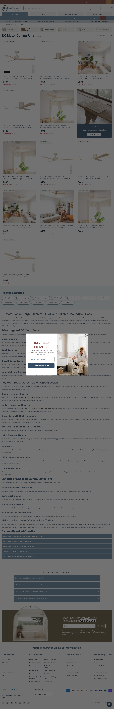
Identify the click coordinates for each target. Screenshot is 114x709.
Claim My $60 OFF (41, 365)
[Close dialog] (86, 335)
